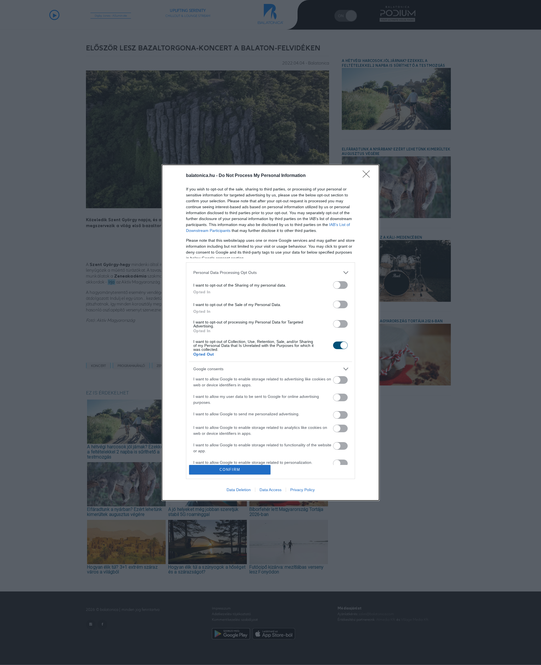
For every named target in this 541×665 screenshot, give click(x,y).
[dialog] (270, 332)
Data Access (270, 489)
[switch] (340, 285)
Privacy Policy (302, 489)
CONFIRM (229, 469)
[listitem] (270, 273)
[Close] (368, 175)
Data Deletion (239, 489)
